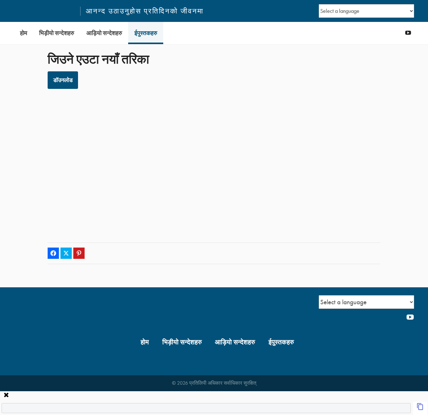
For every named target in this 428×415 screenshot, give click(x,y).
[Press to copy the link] (420, 408)
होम (23, 33)
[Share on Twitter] (66, 253)
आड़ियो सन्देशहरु (104, 33)
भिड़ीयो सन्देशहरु (56, 33)
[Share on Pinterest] (79, 253)
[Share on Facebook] (53, 253)
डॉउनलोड (63, 80)
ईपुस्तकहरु (145, 33)
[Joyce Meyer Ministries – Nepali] (44, 11)
